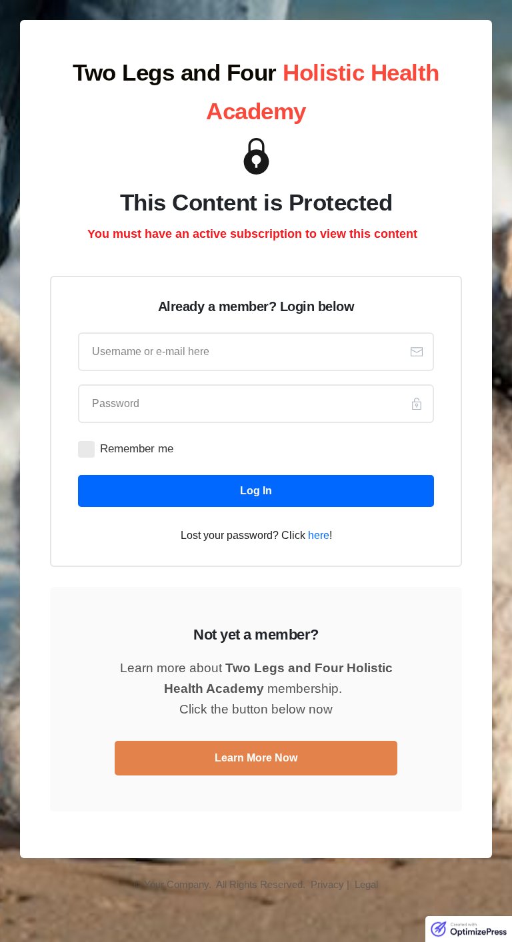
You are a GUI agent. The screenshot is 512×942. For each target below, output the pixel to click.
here (318, 535)
